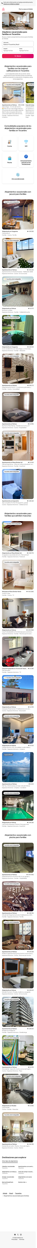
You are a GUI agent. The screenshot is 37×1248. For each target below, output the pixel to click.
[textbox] (9, 51)
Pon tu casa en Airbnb (26, 9)
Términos (21, 1239)
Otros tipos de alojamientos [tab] (10, 1161)
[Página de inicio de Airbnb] (3, 9)
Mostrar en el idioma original (11, 4)
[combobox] (17, 44)
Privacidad (14, 1239)
